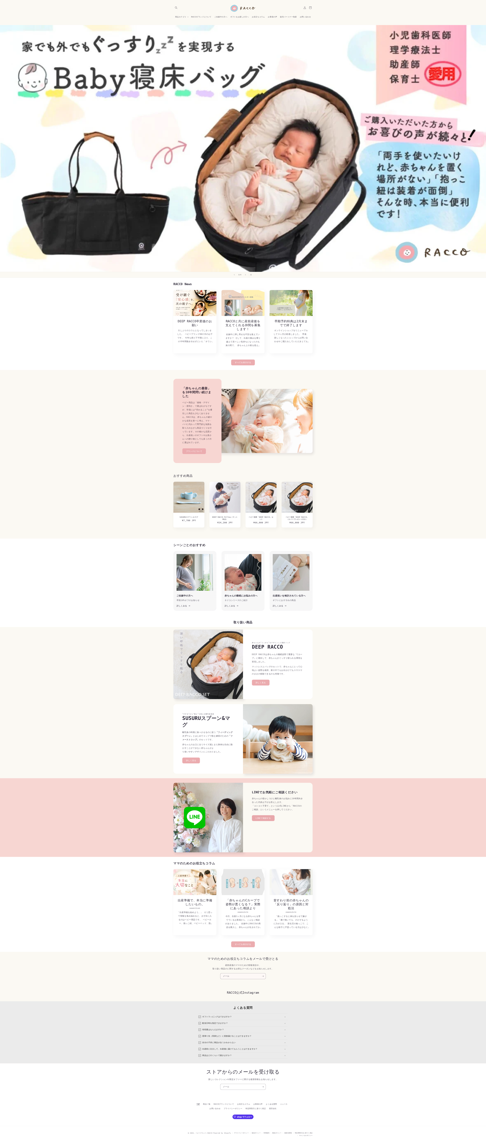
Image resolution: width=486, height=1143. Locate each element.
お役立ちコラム (243, 1104)
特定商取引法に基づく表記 (304, 1133)
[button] (176, 7)
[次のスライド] (245, 275)
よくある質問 (271, 1104)
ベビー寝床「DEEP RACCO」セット (261, 518)
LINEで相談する (263, 818)
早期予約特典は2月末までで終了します (291, 323)
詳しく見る (261, 682)
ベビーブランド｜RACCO (204, 1133)
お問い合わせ (215, 1108)
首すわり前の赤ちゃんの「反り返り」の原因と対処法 (291, 904)
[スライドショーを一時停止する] (252, 275)
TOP (198, 1104)
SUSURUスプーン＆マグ (189, 517)
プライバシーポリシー (233, 1108)
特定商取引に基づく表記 (256, 1108)
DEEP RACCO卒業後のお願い (195, 323)
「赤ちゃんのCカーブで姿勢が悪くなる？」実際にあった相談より (243, 904)
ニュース (284, 1104)
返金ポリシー (256, 1133)
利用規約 (267, 1133)
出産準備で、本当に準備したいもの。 (195, 902)
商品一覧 (206, 1104)
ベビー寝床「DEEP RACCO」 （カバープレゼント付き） (297, 518)
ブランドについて (194, 451)
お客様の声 (258, 1104)
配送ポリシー (276, 1133)
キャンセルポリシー (306, 1135)
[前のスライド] (234, 275)
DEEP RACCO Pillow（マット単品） (225, 518)
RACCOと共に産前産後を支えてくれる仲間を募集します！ (243, 325)
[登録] (263, 976)
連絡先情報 (288, 1133)
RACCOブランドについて (224, 1104)
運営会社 (272, 1108)
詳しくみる (182, 606)
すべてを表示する (243, 362)
